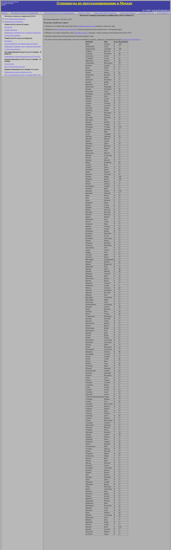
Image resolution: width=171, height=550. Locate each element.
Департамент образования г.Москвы (10, 1)
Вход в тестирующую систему (15, 66)
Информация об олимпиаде (14, 21)
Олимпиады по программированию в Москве (94, 3)
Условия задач (9, 64)
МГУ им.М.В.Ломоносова (7, 3)
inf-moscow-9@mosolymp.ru (131, 39)
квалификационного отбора (86, 26)
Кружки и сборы (84, 13)
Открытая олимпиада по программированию (59, 13)
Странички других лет (146, 13)
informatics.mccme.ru (80, 33)
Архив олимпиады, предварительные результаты (21, 44)
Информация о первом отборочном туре (18, 72)
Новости (5, 13)
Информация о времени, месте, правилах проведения (23, 33)
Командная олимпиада (128, 13)
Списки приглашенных (12, 35)
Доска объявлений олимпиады (15, 19)
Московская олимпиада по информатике (24, 13)
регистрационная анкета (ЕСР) (66, 29)
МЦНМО (3, 4)
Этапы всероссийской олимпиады (104, 13)
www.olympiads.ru (161, 10)
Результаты (8, 27)
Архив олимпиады (11, 30)
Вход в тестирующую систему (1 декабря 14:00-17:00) (23, 75)
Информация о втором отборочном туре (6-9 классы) (22, 56)
